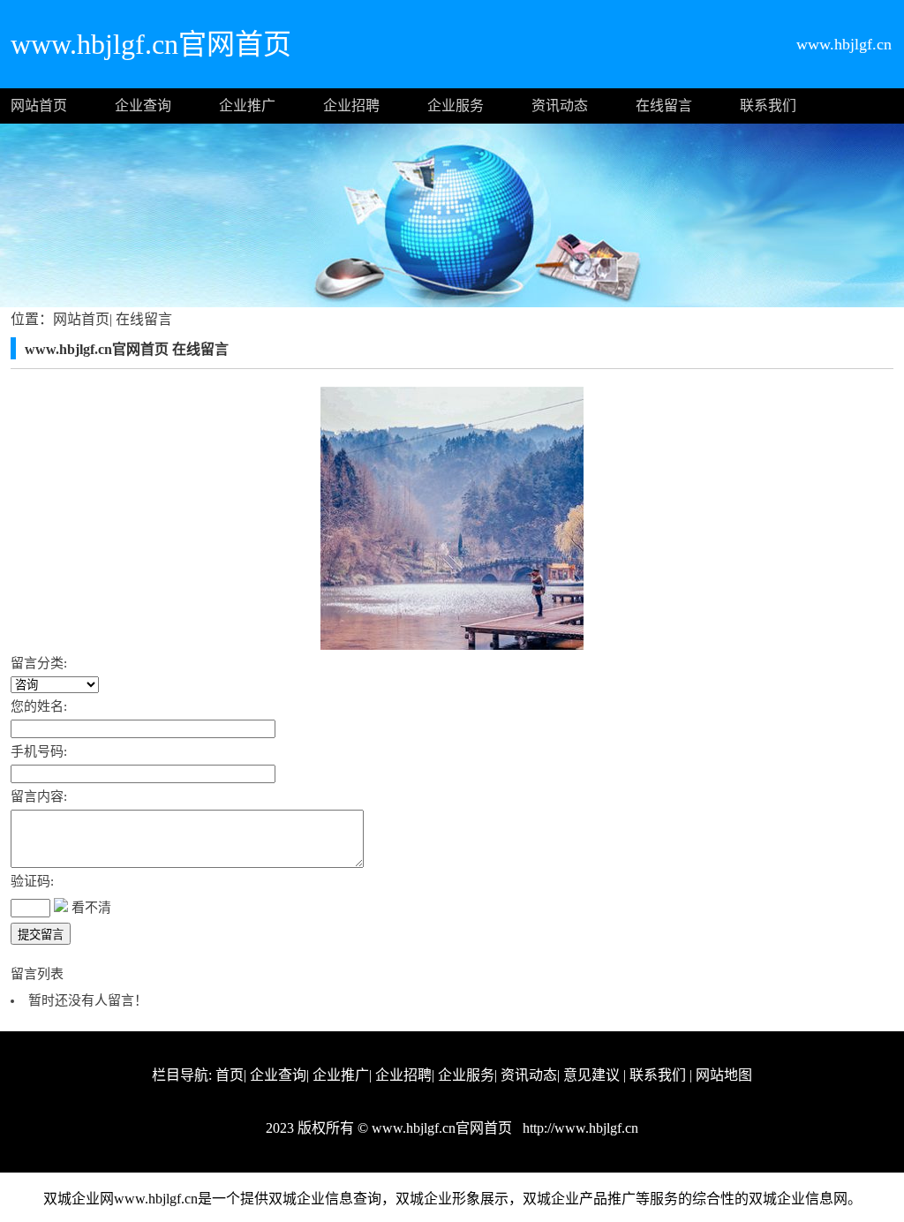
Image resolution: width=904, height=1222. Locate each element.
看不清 (91, 908)
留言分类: (39, 663)
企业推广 (247, 105)
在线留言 (664, 105)
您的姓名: (39, 706)
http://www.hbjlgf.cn (578, 1127)
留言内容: (39, 796)
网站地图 (724, 1074)
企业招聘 (351, 105)
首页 (229, 1074)
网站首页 (39, 105)
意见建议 (591, 1074)
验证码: (32, 881)
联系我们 (768, 105)
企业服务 (455, 105)
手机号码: (39, 751)
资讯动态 (559, 105)
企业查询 (143, 105)
